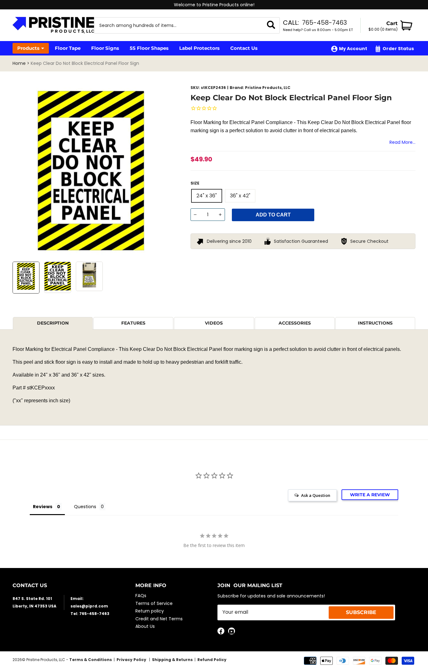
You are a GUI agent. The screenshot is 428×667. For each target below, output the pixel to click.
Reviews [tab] (42, 506)
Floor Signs (105, 48)
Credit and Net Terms (159, 619)
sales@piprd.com (89, 606)
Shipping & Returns (172, 659)
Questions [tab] (85, 506)
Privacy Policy (132, 659)
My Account (353, 48)
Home (19, 63)
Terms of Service (154, 603)
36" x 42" (240, 195)
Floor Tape (68, 48)
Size (195, 183)
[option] (214, 4)
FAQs (140, 595)
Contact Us (244, 48)
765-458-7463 (324, 22)
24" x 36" (206, 195)
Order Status (398, 48)
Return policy (149, 611)
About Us (145, 626)
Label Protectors (199, 48)
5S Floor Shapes (149, 48)
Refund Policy (212, 659)
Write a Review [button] (370, 495)
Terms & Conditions (90, 659)
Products (28, 48)
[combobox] (179, 25)
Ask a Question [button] (315, 495)
